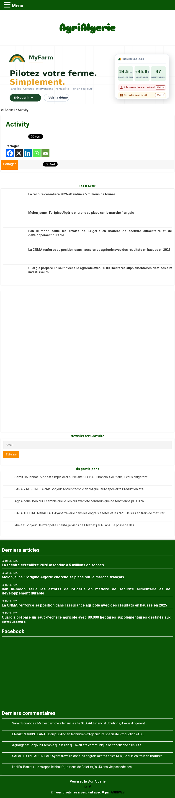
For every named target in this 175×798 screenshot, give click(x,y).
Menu (17, 5)
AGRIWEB (118, 792)
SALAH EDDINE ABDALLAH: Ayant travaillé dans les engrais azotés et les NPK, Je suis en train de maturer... (90, 513)
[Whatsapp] (37, 153)
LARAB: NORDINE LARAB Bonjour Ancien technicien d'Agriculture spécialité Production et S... (80, 489)
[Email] (45, 153)
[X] (19, 153)
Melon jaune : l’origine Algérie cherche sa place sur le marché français (81, 212)
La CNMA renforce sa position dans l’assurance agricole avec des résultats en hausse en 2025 (99, 249)
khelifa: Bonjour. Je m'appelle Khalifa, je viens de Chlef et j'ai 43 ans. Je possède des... (75, 525)
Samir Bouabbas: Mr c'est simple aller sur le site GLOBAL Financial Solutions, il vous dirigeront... (82, 477)
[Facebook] (10, 153)
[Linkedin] (28, 153)
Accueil (9, 110)
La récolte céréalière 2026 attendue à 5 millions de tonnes (72, 194)
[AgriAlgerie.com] (87, 24)
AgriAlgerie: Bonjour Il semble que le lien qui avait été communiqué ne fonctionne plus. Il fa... (80, 501)
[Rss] (86, 787)
